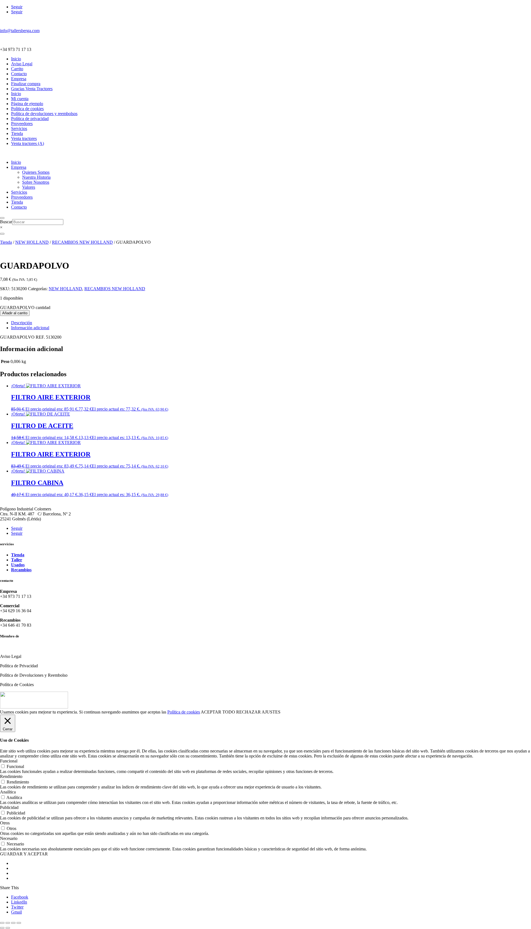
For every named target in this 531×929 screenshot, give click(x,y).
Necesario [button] (8, 838)
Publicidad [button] (9, 807)
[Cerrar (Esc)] (19, 923)
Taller (16, 559)
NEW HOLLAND (32, 242)
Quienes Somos (36, 172)
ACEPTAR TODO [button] (218, 712)
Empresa (18, 78)
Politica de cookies (27, 108)
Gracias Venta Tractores (32, 88)
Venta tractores (24, 138)
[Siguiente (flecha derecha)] (8, 928)
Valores (28, 187)
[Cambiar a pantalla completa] (8, 923)
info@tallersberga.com (20, 30)
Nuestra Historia (36, 177)
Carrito (17, 68)
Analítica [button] (8, 792)
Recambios (21, 569)
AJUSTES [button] (271, 712)
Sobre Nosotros (35, 182)
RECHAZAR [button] (248, 712)
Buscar (6, 221)
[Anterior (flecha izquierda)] (2, 928)
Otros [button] (5, 823)
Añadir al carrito (14, 313)
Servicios (19, 128)
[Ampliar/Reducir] (2, 923)
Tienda (17, 133)
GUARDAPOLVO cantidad (25, 307)
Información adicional (30, 327)
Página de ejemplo (27, 103)
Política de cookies (183, 712)
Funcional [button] (8, 761)
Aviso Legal (21, 63)
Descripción (21, 322)
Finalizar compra (25, 83)
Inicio (16, 58)
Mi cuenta (19, 98)
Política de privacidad (30, 118)
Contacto (19, 73)
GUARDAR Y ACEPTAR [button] (24, 854)
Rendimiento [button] (11, 776)
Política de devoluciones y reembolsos (44, 113)
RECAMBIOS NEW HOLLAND (82, 242)
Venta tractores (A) (27, 143)
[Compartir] (13, 923)
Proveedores (22, 123)
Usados (18, 564)
